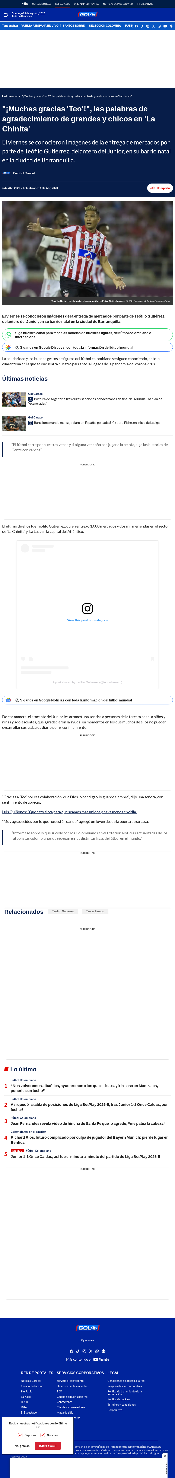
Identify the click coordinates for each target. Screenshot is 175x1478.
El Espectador (29, 1412)
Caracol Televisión (32, 1386)
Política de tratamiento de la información (125, 1393)
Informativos (145, 4)
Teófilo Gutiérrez (63, 911)
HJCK (24, 1402)
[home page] (25, 4)
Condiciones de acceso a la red (126, 1381)
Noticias (52, 1435)
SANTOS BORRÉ (74, 26)
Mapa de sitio (65, 1412)
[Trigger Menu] (6, 14)
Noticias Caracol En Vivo (118, 4)
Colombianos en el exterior (28, 1131)
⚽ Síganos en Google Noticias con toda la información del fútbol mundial (73, 700)
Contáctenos (64, 1402)
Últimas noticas (41, 4)
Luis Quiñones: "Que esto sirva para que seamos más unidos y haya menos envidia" (69, 811)
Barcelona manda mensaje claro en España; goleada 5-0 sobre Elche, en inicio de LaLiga (97, 422)
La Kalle (26, 1396)
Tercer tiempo (95, 911)
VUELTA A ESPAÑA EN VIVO (39, 26)
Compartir (163, 188)
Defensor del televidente (72, 1386)
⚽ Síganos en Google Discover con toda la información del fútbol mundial (74, 347)
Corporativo (115, 1410)
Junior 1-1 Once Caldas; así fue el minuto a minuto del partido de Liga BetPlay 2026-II (85, 1156)
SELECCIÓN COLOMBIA (105, 26)
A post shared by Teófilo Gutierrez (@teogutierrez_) (87, 682)
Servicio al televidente (70, 1381)
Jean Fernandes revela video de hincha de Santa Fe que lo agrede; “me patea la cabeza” (88, 1123)
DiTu (24, 1407)
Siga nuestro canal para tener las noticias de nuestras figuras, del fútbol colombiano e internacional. (83, 335)
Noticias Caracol (31, 1381)
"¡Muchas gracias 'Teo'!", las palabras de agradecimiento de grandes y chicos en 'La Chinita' (77, 96)
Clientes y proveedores (71, 1407)
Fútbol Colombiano (23, 1080)
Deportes (30, 1435)
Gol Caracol (62, 4)
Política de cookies (119, 1399)
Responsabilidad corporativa (125, 1386)
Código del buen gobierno (72, 1396)
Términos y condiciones (122, 1405)
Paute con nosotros (68, 1418)
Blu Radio (26, 1391)
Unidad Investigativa (86, 4)
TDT (59, 1391)
